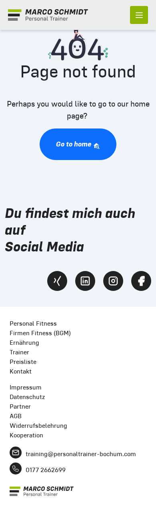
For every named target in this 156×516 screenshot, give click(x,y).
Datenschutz (27, 397)
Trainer (19, 352)
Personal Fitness (33, 323)
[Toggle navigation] (139, 15)
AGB (16, 416)
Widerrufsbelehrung (38, 425)
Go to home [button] (74, 144)
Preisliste (23, 362)
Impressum (26, 387)
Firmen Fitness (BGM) (40, 333)
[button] (14, 501)
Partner (20, 406)
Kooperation (26, 435)
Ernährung (24, 342)
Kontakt (21, 371)
